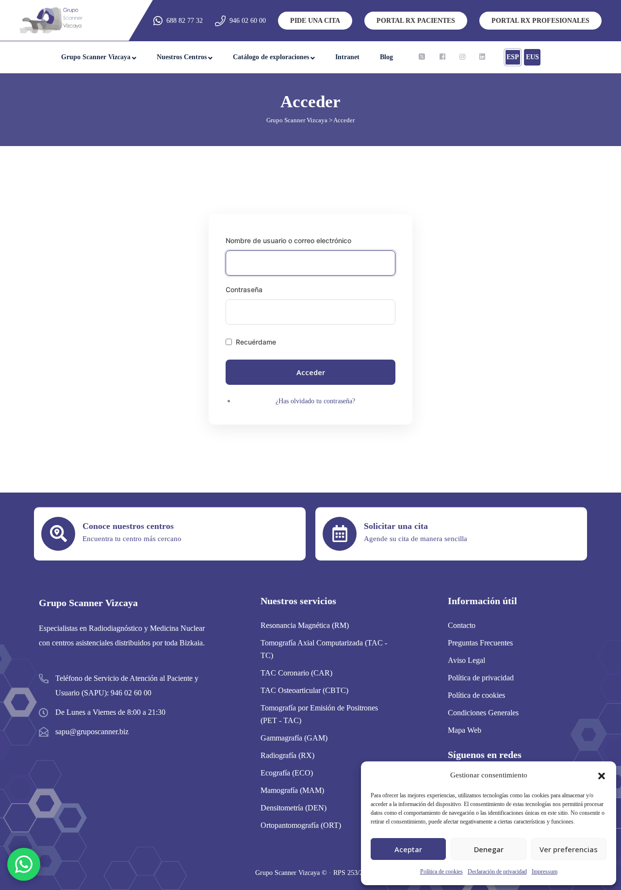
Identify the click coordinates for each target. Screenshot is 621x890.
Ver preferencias (568, 849)
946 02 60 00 (247, 20)
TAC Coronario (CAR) (296, 673)
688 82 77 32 (184, 20)
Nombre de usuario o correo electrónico (288, 240)
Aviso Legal (466, 660)
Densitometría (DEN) (294, 808)
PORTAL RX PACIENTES (415, 20)
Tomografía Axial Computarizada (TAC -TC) (324, 649)
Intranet (347, 57)
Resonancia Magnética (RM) (305, 625)
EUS (532, 57)
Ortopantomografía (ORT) (301, 825)
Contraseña (244, 289)
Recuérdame (256, 342)
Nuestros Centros (182, 57)
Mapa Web (464, 730)
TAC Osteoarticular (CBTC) (304, 690)
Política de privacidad (481, 678)
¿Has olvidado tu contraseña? (315, 401)
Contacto (461, 625)
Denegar (489, 849)
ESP (513, 57)
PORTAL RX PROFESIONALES (540, 20)
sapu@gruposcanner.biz (92, 731)
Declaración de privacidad (497, 871)
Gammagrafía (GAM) (294, 738)
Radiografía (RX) (287, 755)
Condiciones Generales (483, 713)
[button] (601, 775)
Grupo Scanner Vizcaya (96, 57)
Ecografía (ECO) (287, 773)
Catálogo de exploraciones (271, 57)
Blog (386, 57)
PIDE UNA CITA (315, 20)
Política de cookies (441, 871)
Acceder (310, 372)
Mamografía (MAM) (292, 790)
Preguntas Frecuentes (480, 643)
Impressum (544, 871)
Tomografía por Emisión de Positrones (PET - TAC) (319, 714)
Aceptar (408, 849)
